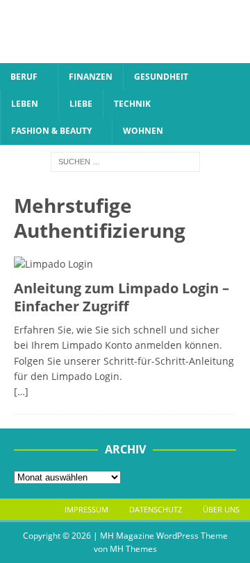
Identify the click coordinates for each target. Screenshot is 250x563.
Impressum (86, 509)
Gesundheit (161, 77)
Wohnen (143, 131)
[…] (21, 391)
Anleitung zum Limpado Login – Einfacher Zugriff (121, 297)
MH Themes (133, 549)
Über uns (221, 509)
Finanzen (90, 77)
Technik (132, 104)
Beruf (24, 77)
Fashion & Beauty (51, 131)
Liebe (80, 104)
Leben (24, 104)
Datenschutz (155, 509)
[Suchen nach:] (125, 160)
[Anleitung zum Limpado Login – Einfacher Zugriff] (125, 264)
